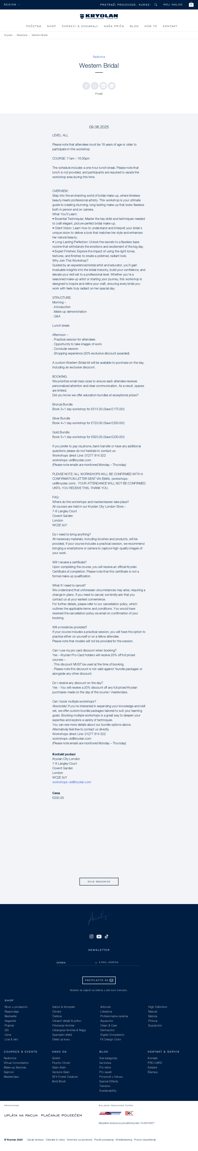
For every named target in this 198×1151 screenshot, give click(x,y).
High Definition (157, 1007)
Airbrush (105, 1007)
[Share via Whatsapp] (112, 86)
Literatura (106, 1011)
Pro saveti (105, 1072)
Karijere (152, 1067)
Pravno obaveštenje (145, 1140)
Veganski (10, 1021)
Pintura (152, 1021)
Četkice (57, 1016)
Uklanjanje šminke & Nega (69, 1030)
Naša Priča (114, 26)
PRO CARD (155, 1063)
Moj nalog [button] (173, 4)
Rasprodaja (12, 1011)
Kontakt (170, 26)
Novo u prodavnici (16, 1007)
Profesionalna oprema (114, 1016)
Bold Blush (59, 1081)
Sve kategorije (108, 1058)
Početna (33, 26)
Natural (152, 1011)
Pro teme (105, 1067)
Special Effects (108, 1081)
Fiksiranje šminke (63, 1025)
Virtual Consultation (16, 1063)
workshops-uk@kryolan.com (71, 782)
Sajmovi (9, 1072)
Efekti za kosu (61, 1039)
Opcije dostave (35, 1140)
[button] (191, 5)
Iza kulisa (105, 1063)
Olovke (56, 1011)
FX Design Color (110, 1039)
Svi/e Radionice (99, 881)
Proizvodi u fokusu (111, 1077)
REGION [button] (10, 4)
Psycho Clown (61, 1063)
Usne (8, 1035)
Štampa (152, 1072)
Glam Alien (59, 1067)
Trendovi (104, 1086)
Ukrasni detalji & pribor (66, 1021)
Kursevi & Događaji (80, 26)
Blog (134, 26)
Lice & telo (11, 1039)
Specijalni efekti (62, 1035)
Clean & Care (108, 1025)
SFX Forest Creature (65, 1077)
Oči (7, 1030)
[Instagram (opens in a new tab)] (91, 936)
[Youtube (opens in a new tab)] (99, 936)
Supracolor (155, 1025)
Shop (51, 26)
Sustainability (107, 1091)
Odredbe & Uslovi (55, 1140)
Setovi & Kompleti (63, 1007)
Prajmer (9, 1025)
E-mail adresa (109, 962)
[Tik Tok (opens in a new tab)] (106, 936)
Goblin (56, 1058)
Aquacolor (106, 1021)
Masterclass (11, 1077)
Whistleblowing (124, 1140)
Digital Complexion (112, 1035)
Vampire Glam (61, 1072)
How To (150, 26)
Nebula (152, 1016)
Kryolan (8, 35)
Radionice (22, 35)
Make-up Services (15, 1067)
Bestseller (11, 1016)
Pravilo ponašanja (104, 1140)
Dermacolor (107, 1030)
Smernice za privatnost (79, 1140)
